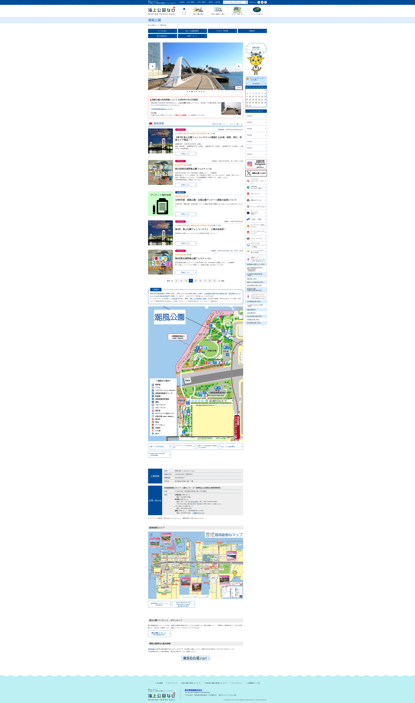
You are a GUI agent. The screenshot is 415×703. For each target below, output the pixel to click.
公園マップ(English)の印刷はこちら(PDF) (207, 446)
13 (259, 96)
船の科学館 (164, 296)
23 (247, 102)
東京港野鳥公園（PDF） (254, 322)
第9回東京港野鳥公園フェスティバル (193, 258)
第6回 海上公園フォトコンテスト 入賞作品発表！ (200, 229)
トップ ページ (184, 13)
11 (253, 96)
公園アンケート (192, 36)
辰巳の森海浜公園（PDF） (255, 285)
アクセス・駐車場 (222, 31)
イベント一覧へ (234, 124)
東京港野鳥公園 (180, 165)
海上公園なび (152, 25)
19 (256, 99)
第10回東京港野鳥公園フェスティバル (193, 169)
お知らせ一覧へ (217, 124)
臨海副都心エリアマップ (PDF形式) (159, 604)
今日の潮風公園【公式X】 (256, 171)
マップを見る (162, 31)
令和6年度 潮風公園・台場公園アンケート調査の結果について (206, 200)
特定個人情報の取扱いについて (216, 683)
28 (262, 102)
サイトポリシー (237, 683)
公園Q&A (252, 31)
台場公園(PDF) (251, 313)
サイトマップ (172, 683)
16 (247, 99)
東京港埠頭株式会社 (193, 690)
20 (259, 99)
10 (250, 96)
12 (256, 96)
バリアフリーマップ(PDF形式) (182, 446)
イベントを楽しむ (257, 14)
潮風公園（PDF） (252, 279)
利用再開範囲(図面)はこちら (161, 109)
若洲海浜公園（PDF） (253, 319)
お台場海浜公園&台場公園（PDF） (254, 274)
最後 (222, 280)
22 (265, 99)
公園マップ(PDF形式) (156, 446)
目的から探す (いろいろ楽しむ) (237, 13)
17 (250, 99)
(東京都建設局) (159, 634)
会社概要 (160, 683)
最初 (168, 280)
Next (239, 66)
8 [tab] (204, 92)
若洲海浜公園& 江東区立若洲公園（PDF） (255, 289)
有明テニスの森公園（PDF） (255, 282)
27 (259, 102)
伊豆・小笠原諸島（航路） (199, 298)
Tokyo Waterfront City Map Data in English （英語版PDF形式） (183, 604)
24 (250, 102)
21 (262, 99)
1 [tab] (187, 92)
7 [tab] (201, 92)
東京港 (174, 298)
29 (265, 102)
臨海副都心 (161, 293)
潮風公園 (178, 196)
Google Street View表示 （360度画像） (157, 454)
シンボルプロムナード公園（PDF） (255, 305)
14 (262, 96)
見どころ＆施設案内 (228, 446)
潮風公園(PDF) (251, 309)
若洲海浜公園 (204, 133)
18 (253, 99)
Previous (152, 66)
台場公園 (185, 196)
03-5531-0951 (193, 501)
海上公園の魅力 (198, 14)
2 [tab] (190, 92)
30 (247, 105)
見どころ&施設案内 (192, 31)
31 (250, 105)
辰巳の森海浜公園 (193, 133)
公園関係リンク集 (254, 683)
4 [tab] (194, 92)
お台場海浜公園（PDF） (254, 301)
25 (253, 102)
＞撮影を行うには (198, 513)
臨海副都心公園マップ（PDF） (256, 264)
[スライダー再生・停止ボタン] (239, 88)
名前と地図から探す (218, 14)
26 (256, 102)
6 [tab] (199, 92)
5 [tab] (197, 92)
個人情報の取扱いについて (191, 683)
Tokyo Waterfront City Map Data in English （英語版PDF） (254, 269)
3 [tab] (192, 92)
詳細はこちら (185, 154)
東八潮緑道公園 (221, 293)
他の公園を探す (162, 36)
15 (265, 96)
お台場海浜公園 (180, 133)
